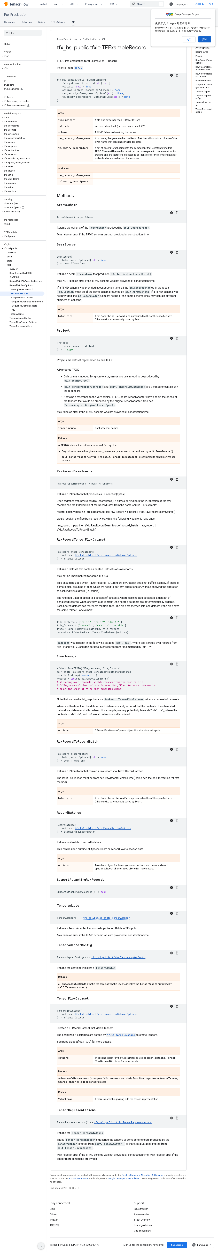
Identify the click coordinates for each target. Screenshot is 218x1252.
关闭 (188, 39)
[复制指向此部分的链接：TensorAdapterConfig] (95, 945)
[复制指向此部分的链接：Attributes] (72, 169)
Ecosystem (91, 4)
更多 (112, 4)
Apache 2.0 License (78, 1178)
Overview (9, 22)
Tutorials (27, 22)
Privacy (64, 1244)
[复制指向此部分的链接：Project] (73, 331)
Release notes (141, 1214)
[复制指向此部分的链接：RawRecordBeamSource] (95, 471)
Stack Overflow (142, 1219)
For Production (15, 15)
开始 (204, 39)
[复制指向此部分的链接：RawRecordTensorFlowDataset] (109, 540)
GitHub (199, 4)
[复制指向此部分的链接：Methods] (77, 196)
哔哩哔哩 (54, 1225)
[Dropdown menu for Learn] (63, 4)
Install (43, 4)
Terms (53, 1244)
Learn (56, 4)
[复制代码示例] (177, 75)
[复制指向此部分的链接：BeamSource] (79, 245)
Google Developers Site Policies (123, 1178)
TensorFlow (62, 39)
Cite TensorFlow (142, 1230)
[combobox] (147, 4)
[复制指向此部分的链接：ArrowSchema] (80, 205)
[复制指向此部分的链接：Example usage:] (80, 656)
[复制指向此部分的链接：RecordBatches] (84, 813)
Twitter (54, 1219)
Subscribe (177, 1244)
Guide (41, 22)
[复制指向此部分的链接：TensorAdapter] (84, 906)
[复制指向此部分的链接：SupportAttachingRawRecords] (108, 880)
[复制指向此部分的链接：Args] (67, 113)
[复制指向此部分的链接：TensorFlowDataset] (92, 999)
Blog (52, 1209)
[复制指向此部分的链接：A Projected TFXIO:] (83, 370)
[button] (22, 56)
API (72, 4)
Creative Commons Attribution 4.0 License (142, 1175)
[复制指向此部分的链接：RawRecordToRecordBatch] (101, 742)
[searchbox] (23, 33)
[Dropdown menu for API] (78, 4)
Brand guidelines (143, 1225)
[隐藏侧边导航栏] (41, 1245)
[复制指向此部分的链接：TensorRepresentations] (99, 1110)
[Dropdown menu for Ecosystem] (102, 4)
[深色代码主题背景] (171, 75)
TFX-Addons (58, 22)
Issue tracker (141, 1209)
